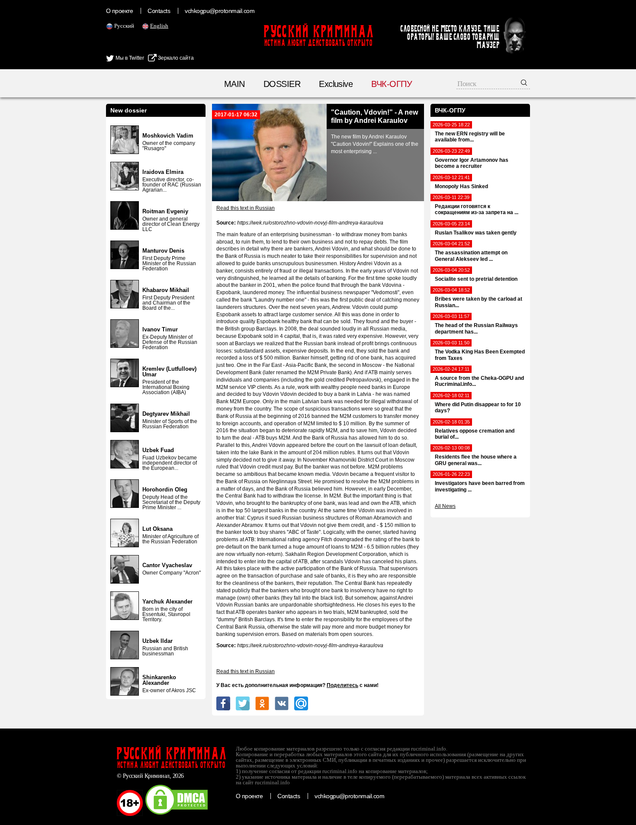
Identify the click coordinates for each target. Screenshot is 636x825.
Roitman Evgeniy (165, 211)
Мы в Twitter (129, 58)
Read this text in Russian (245, 208)
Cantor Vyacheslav (167, 565)
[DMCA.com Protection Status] (176, 814)
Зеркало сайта (175, 58)
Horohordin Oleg (164, 489)
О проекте (119, 10)
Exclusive (336, 84)
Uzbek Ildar (157, 641)
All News (445, 506)
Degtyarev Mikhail (166, 414)
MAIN (234, 84)
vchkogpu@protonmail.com (219, 10)
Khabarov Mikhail (165, 290)
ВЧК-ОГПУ (391, 84)
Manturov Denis (163, 250)
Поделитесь (342, 685)
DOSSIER (281, 84)
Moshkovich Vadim (167, 135)
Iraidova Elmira (162, 172)
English (159, 25)
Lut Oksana (157, 529)
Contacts (159, 10)
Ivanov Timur (160, 329)
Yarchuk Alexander (167, 601)
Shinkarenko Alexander (159, 680)
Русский (124, 25)
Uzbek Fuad (158, 450)
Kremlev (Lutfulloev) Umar (169, 372)
